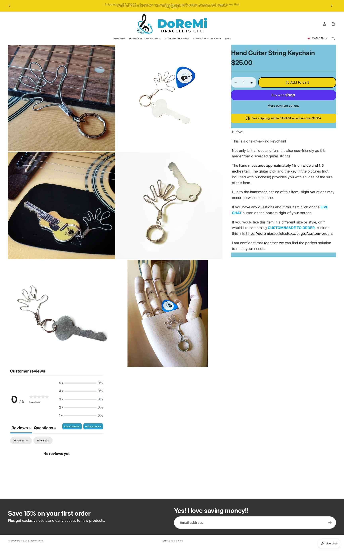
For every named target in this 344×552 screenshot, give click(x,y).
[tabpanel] (56, 467)
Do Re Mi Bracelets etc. (30, 540)
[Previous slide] (9, 5)
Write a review (93, 426)
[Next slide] (331, 5)
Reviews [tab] (21, 427)
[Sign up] (330, 522)
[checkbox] (43, 440)
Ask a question (72, 426)
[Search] (333, 38)
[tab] (45, 428)
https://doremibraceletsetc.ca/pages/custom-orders (289, 233)
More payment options (283, 105)
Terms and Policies (172, 540)
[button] (81, 383)
